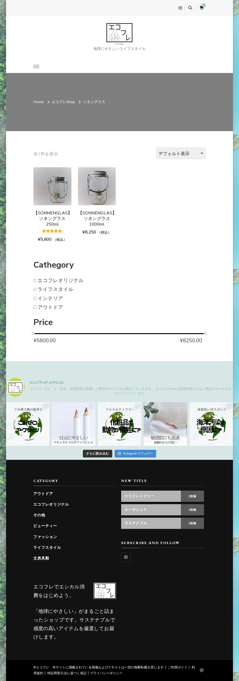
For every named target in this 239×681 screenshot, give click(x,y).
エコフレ (119, 43)
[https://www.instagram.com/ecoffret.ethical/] (125, 557)
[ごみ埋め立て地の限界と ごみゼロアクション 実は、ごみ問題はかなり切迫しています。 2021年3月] (28, 424)
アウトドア (50, 307)
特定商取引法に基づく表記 (67, 673)
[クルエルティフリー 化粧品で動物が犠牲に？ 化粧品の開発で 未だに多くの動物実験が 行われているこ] (119, 424)
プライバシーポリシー (106, 673)
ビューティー (45, 525)
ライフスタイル (56, 289)
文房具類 (41, 558)
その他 (39, 515)
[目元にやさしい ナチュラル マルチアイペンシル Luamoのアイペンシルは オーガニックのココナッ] (73, 424)
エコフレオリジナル (61, 280)
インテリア (50, 298)
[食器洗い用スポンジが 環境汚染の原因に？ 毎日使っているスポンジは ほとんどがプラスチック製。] (211, 424)
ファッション (45, 536)
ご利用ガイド (177, 667)
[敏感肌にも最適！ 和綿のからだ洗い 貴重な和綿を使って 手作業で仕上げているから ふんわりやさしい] (165, 424)
